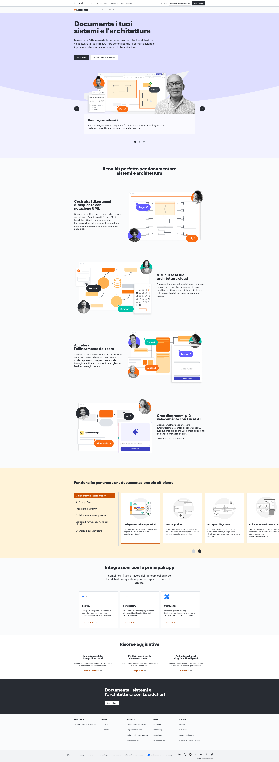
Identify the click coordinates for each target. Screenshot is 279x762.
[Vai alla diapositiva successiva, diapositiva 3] (202, 108)
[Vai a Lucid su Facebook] (196, 754)
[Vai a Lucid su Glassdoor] (207, 754)
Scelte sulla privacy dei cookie (108, 755)
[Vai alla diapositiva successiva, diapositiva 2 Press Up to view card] (199, 551)
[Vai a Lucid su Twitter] (185, 754)
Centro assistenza (186, 735)
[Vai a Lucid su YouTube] (201, 754)
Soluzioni (103, 3)
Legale (90, 755)
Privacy (81, 755)
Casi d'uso (105, 10)
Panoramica (95, 10)
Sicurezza (183, 730)
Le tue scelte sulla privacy (161, 755)
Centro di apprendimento (189, 741)
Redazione (157, 735)
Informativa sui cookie (134, 755)
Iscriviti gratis (198, 3)
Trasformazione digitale (136, 724)
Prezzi (115, 10)
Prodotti (93, 3)
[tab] (94, 495)
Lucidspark (105, 724)
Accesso (164, 3)
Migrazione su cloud (135, 730)
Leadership (157, 730)
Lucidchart (104, 730)
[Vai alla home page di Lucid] (82, 3)
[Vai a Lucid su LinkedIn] (179, 754)
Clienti (182, 724)
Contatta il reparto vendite (180, 3)
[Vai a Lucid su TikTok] (212, 754)
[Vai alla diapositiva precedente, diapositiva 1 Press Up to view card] (193, 551)
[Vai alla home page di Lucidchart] (82, 10)
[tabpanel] (140, 518)
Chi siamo (157, 724)
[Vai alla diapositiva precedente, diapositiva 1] (76, 108)
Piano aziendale (126, 3)
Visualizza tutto (133, 741)
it (69, 755)
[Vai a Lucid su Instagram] (190, 754)
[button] (135, 141)
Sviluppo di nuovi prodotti (137, 735)
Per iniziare (81, 57)
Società (113, 3)
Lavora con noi (159, 741)
